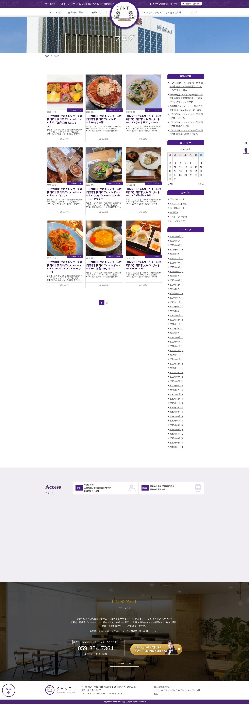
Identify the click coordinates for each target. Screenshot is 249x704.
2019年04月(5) (176, 433)
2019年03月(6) (176, 438)
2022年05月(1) (176, 341)
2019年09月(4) (176, 411)
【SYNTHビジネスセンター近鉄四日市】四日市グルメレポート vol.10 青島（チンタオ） (104, 265)
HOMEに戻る (124, 663)
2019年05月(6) (176, 429)
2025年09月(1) (176, 267)
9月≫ (201, 184)
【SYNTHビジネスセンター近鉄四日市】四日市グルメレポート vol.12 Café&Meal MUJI (143, 192)
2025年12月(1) (176, 253)
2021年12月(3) (176, 350)
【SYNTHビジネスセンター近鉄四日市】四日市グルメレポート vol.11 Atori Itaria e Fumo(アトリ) (64, 266)
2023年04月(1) (176, 315)
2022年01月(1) (176, 346)
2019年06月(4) (176, 425)
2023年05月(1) (176, 310)
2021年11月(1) (176, 354)
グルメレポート (75, 110)
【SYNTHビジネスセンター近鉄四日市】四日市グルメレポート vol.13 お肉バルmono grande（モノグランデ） (104, 193)
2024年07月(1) (176, 288)
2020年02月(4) (176, 389)
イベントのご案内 (178, 216)
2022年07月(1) (176, 332)
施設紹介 (174, 212)
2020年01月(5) (176, 394)
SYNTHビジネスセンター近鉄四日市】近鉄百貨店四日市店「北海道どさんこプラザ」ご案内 (186, 98)
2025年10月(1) (176, 262)
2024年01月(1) (176, 297)
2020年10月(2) (176, 372)
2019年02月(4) (176, 442)
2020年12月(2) (176, 363)
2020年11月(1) (176, 367)
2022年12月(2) (176, 319)
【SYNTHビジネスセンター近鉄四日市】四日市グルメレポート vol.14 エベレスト (64, 192)
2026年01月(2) (176, 249)
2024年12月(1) (176, 284)
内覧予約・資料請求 (192, 3)
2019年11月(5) (176, 403)
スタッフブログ (177, 221)
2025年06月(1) (176, 280)
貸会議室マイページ (169, 3)
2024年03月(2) (176, 293)
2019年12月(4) (176, 398)
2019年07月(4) (176, 420)
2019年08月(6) (176, 416)
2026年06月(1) (176, 236)
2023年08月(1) (176, 306)
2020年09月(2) (176, 376)
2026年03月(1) (176, 245)
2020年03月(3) (176, 385)
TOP (47, 56)
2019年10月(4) (176, 407)
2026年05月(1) (176, 240)
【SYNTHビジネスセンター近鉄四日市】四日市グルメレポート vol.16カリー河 (104, 119)
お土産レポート (177, 207)
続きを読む (65, 139)
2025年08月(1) (176, 271)
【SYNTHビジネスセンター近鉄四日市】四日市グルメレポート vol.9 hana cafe (143, 265)
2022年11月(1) (176, 324)
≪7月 (170, 184)
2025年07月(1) (176, 275)
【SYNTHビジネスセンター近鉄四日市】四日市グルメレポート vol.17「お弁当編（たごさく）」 (64, 120)
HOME (155, 3)
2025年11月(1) (176, 258)
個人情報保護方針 (162, 686)
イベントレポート (178, 203)
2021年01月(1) (176, 359)
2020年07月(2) (176, 381)
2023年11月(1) (176, 302)
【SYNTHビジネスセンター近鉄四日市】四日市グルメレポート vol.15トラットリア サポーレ (143, 119)
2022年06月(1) (176, 337)
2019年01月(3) (176, 446)
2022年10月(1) (176, 328)
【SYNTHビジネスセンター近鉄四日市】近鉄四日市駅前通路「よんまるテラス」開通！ (186, 86)
